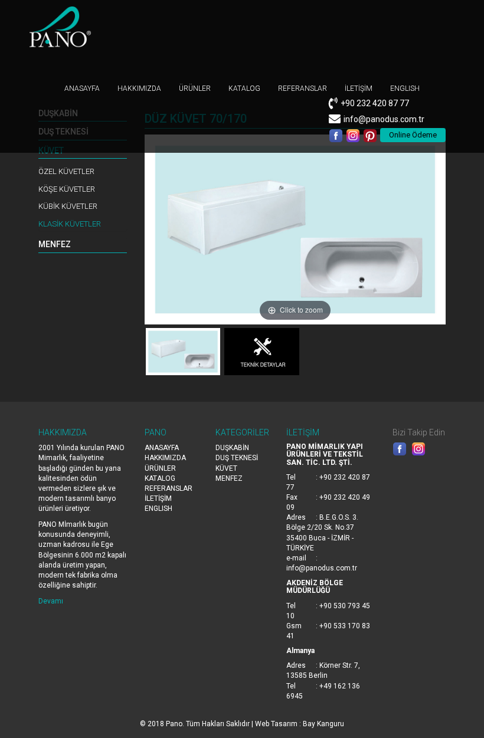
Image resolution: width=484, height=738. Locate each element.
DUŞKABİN (232, 448)
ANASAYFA (82, 88)
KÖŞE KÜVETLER (66, 189)
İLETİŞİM (358, 88)
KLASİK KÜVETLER (69, 223)
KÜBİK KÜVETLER (67, 206)
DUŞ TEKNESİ (236, 458)
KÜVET (226, 468)
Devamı (50, 601)
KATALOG (244, 88)
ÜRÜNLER (195, 88)
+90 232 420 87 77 (375, 103)
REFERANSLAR (302, 88)
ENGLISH (405, 88)
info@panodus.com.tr (384, 119)
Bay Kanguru (323, 724)
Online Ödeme (413, 134)
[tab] (82, 244)
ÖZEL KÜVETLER (66, 171)
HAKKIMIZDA (139, 88)
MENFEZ (54, 244)
